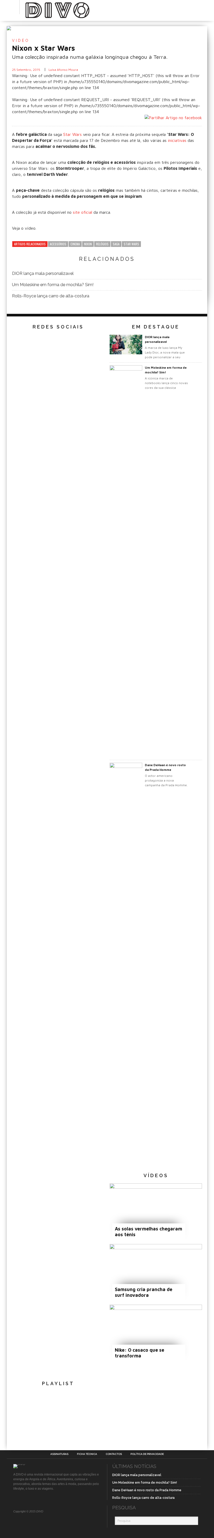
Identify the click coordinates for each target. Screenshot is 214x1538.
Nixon (88, 244)
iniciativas (178, 140)
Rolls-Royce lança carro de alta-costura (50, 295)
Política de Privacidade (147, 1454)
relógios (102, 244)
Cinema (75, 244)
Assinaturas (59, 1454)
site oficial (82, 212)
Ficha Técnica (87, 1454)
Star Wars (73, 134)
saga (116, 244)
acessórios (58, 244)
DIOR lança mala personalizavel (43, 273)
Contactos (114, 1454)
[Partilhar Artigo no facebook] (173, 118)
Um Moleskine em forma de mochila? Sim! (52, 284)
